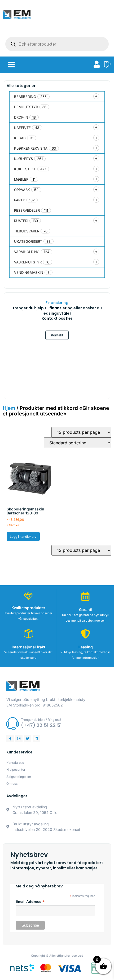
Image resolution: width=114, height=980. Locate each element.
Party (19, 200)
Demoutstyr (26, 107)
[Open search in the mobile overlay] (57, 44)
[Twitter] (27, 738)
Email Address (30, 901)
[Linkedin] (36, 738)
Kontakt (57, 335)
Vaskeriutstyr (28, 262)
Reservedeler (27, 210)
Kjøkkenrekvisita (30, 148)
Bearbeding (25, 96)
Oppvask (22, 190)
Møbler (21, 179)
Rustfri (21, 221)
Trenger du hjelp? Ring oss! (41, 720)
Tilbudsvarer (26, 231)
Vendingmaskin (28, 272)
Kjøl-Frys (23, 159)
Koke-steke (25, 169)
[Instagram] (19, 738)
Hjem (9, 408)
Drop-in (21, 117)
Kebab (20, 138)
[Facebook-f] (10, 738)
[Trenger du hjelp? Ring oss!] (12, 723)
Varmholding (27, 252)
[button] (11, 64)
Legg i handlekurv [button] (23, 537)
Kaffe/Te (22, 127)
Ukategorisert (28, 241)
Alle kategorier (21, 85)
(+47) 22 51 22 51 (41, 725)
